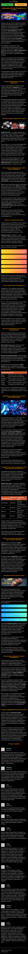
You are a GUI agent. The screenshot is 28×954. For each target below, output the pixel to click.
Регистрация (20, 4)
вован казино (11, 345)
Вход (7, 4)
